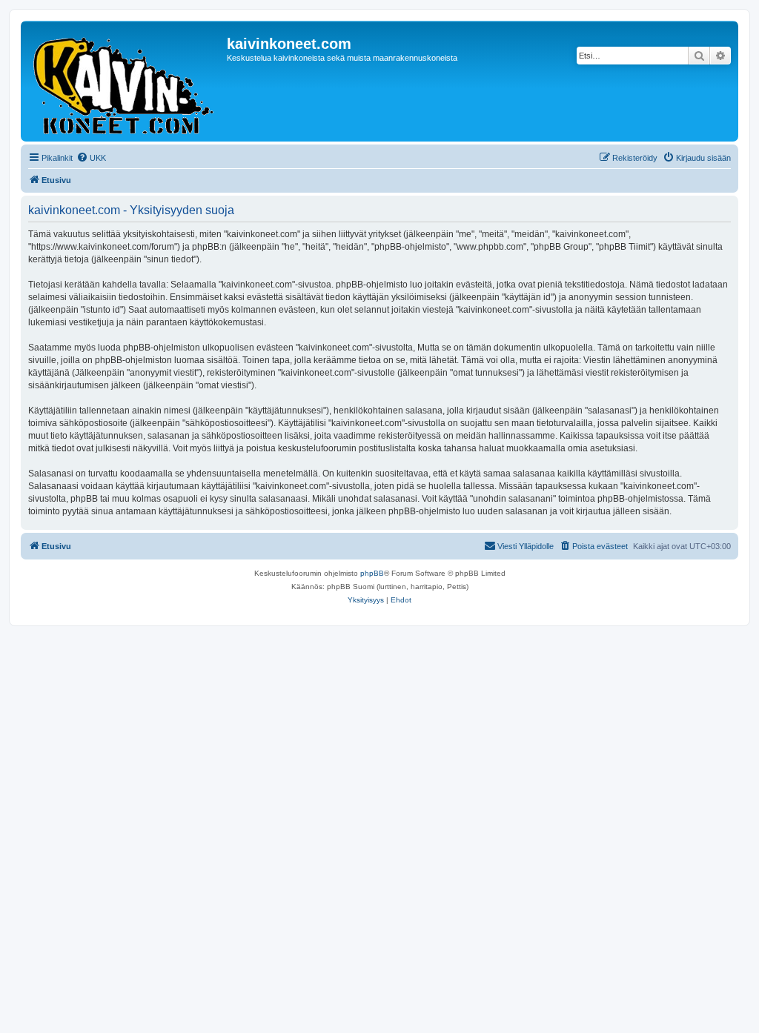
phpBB (372, 573)
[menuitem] (91, 158)
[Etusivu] (125, 81)
